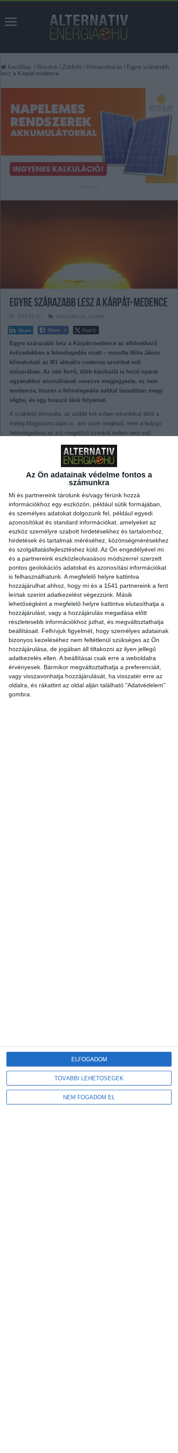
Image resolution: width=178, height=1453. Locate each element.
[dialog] (89, 944)
